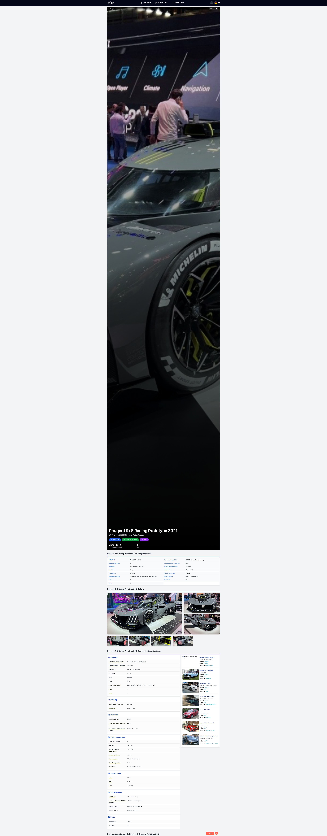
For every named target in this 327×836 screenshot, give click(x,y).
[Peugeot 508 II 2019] (190, 687)
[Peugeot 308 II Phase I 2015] (190, 726)
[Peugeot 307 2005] (190, 713)
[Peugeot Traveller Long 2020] (190, 661)
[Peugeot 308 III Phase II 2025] (190, 700)
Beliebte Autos (179, 3)
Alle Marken (147, 3)
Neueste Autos (162, 3)
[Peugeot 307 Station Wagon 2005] (190, 739)
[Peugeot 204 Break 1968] (190, 674)
